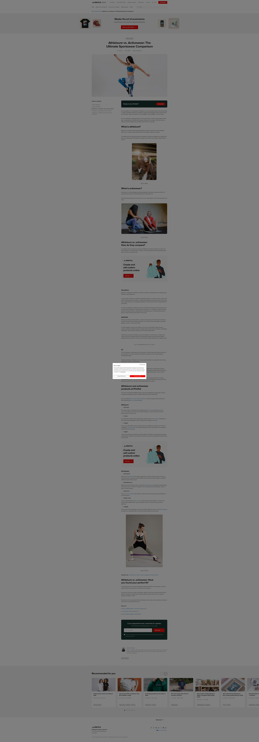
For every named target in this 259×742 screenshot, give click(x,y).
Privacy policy (142, 364)
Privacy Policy (123, 372)
